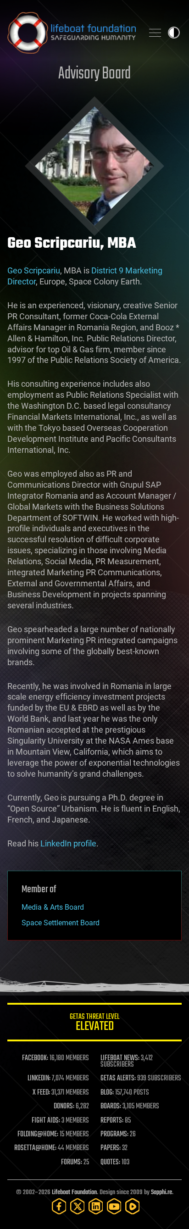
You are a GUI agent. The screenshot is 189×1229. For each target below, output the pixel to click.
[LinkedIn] (96, 1206)
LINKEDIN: (39, 1078)
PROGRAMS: (114, 1134)
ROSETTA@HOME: (35, 1148)
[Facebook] (59, 1206)
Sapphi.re (161, 1192)
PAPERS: (110, 1148)
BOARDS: (110, 1106)
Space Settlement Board (61, 922)
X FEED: (41, 1093)
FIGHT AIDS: (46, 1121)
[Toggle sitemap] (155, 33)
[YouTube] (114, 1206)
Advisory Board (94, 74)
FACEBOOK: (35, 1058)
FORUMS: (71, 1162)
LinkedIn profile (68, 843)
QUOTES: (110, 1162)
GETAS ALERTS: (118, 1078)
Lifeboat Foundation (74, 1192)
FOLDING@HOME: (37, 1134)
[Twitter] (77, 1206)
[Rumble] (132, 1206)
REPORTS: (111, 1121)
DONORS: (64, 1106)
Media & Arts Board (53, 907)
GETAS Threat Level (94, 1023)
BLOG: (107, 1093)
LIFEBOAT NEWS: (119, 1058)
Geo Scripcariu (33, 270)
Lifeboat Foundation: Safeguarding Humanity (71, 32)
